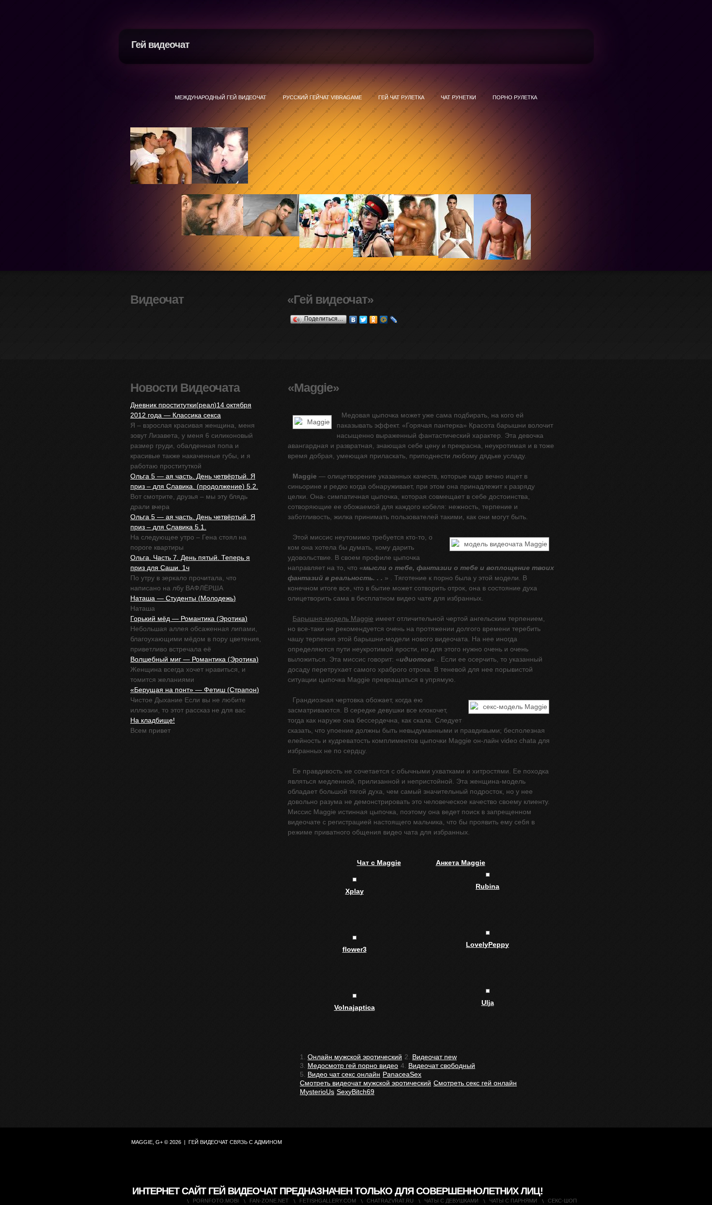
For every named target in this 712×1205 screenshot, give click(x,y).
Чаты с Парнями (513, 1201)
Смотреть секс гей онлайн (475, 1083)
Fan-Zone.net (269, 1201)
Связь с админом (256, 1142)
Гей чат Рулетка (401, 97)
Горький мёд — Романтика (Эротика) (189, 618)
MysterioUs (317, 1092)
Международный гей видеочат (220, 97)
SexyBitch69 (355, 1092)
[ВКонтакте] (353, 319)
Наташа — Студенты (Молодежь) (183, 598)
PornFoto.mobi (216, 1201)
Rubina (487, 886)
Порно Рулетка (515, 97)
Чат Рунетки (458, 97)
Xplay (354, 891)
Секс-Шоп (562, 1201)
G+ (159, 1142)
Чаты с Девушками (451, 1201)
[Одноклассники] (374, 319)
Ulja (487, 1002)
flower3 (354, 949)
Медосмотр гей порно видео (353, 1065)
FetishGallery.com (327, 1201)
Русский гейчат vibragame (322, 97)
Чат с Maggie (379, 862)
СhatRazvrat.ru (390, 1201)
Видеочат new (434, 1057)
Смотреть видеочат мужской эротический (365, 1083)
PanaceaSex (402, 1074)
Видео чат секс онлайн (344, 1074)
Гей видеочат (160, 44)
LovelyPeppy (487, 944)
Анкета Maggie (460, 862)
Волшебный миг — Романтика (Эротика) (194, 659)
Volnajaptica (354, 1007)
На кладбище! (152, 720)
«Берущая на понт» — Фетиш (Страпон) (194, 690)
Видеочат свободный (441, 1065)
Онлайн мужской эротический (355, 1057)
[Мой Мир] (384, 319)
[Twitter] (363, 319)
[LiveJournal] (394, 319)
